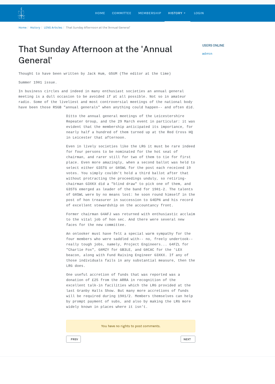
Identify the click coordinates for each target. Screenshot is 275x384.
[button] (177, 13)
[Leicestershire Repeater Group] (21, 13)
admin (207, 53)
